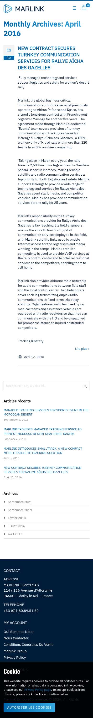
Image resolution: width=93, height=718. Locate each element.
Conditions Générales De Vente (28, 644)
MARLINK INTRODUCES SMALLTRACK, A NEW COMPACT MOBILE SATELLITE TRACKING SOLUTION (43, 451)
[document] (46, 690)
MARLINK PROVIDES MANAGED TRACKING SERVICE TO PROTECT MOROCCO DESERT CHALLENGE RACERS (43, 431)
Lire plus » (82, 349)
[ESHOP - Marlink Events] (24, 9)
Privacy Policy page (37, 690)
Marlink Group (15, 651)
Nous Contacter (16, 638)
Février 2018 (17, 518)
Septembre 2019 (20, 510)
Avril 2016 (15, 534)
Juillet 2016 (16, 526)
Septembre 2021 (20, 502)
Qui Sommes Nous (18, 631)
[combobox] (46, 385)
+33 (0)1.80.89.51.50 (21, 610)
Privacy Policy (15, 657)
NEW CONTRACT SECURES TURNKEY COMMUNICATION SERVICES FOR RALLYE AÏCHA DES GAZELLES (50, 58)
